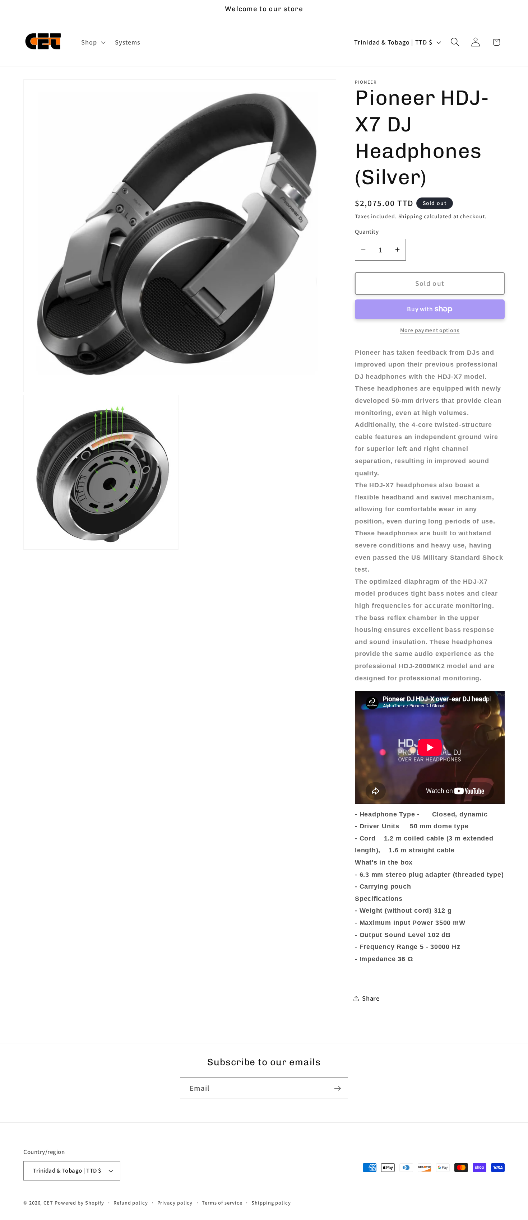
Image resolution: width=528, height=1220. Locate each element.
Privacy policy (175, 1202)
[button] (93, 42)
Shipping (410, 215)
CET (48, 1202)
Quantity (367, 231)
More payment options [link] (430, 330)
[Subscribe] (337, 1088)
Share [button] (371, 998)
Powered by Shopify (79, 1202)
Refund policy (131, 1202)
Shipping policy (271, 1202)
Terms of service (222, 1202)
